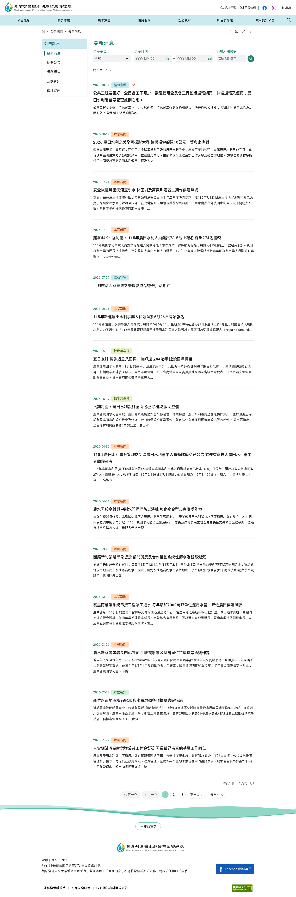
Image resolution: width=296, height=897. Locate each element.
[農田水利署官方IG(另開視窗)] (274, 8)
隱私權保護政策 (55, 888)
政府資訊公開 (265, 20)
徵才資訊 (53, 91)
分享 (229, 31)
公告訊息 (23, 20)
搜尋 (251, 58)
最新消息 (53, 53)
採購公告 (53, 63)
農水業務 (104, 20)
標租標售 (53, 72)
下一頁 (195, 794)
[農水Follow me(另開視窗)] (264, 8)
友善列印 (236, 31)
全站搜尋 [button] (289, 20)
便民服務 (144, 20)
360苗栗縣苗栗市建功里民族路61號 (76, 865)
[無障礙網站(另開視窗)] (242, 888)
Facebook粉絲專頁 (238, 869)
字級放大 (251, 31)
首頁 (43, 31)
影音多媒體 (225, 20)
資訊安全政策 (80, 888)
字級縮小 (244, 31)
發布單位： (101, 51)
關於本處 (64, 20)
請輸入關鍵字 (227, 51)
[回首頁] (115, 848)
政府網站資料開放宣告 (112, 888)
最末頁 (215, 794)
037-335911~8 (61, 860)
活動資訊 (53, 81)
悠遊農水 (184, 20)
